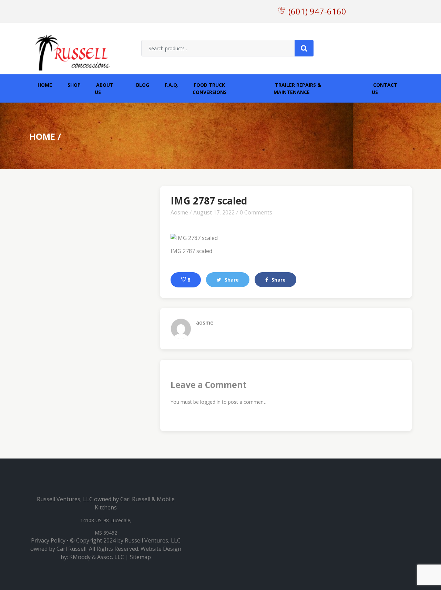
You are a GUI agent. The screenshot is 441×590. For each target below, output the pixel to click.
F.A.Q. (170, 85)
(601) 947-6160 (317, 11)
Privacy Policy (48, 540)
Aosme (179, 212)
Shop (73, 85)
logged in (210, 402)
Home (44, 85)
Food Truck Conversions (210, 88)
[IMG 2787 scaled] (194, 235)
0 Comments (256, 212)
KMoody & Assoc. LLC (96, 557)
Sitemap (140, 557)
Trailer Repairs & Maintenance (297, 88)
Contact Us (384, 88)
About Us (104, 88)
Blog (142, 85)
